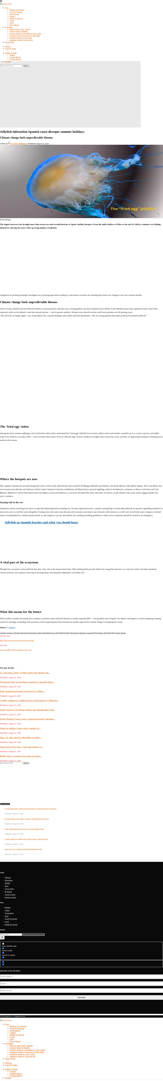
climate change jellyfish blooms (13, 633)
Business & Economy (17, 10)
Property (8, 46)
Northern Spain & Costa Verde (21, 38)
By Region (8, 27)
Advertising (9, 880)
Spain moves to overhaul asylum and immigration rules (27, 710)
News (6, 8)
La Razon (11, 627)
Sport (12, 23)
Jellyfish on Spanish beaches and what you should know (41, 522)
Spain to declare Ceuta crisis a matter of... (20, 728)
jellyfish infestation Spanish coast (76, 633)
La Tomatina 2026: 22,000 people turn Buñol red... (25, 673)
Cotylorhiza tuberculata (37, 633)
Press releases (14, 25)
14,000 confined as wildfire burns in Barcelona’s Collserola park (26, 839)
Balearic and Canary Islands (20, 29)
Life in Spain (9, 42)
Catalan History (15, 59)
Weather (8, 62)
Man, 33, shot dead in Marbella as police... (21, 737)
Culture (12, 16)
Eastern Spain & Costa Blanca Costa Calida (25, 34)
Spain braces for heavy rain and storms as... (21, 747)
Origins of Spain (11, 53)
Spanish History (15, 57)
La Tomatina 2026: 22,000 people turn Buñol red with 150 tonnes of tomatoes (31, 809)
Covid (12, 21)
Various (12, 55)
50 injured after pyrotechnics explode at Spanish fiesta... (27, 682)
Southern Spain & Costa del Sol (21, 40)
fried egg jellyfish (54, 633)
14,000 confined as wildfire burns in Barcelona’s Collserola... (29, 700)
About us (8, 877)
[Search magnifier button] (2, 937)
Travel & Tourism (16, 12)
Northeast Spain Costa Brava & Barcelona (25, 36)
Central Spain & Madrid (19, 31)
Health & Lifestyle (16, 18)
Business (8, 907)
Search (26, 66)
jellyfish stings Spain (117, 633)
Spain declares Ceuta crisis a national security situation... (27, 719)
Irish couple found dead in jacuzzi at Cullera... (22, 691)
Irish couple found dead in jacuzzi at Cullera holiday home (24, 829)
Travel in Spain (10, 49)
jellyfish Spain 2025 (99, 633)
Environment (14, 14)
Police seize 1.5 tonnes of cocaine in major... (21, 756)
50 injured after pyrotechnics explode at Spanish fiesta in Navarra (27, 819)
